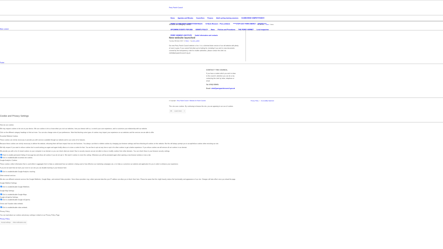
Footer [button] (2, 62)
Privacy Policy (5, 219)
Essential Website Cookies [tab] (9, 136)
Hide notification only (19, 222)
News (187, 41)
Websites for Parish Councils (198, 100)
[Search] (272, 35)
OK (171, 111)
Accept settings (6, 222)
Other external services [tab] (8, 175)
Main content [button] (4, 29)
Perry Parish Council (176, 7)
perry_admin (195, 41)
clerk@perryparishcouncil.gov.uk (223, 88)
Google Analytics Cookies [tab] (8, 160)
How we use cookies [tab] (7, 125)
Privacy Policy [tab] (5, 211)
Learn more (178, 111)
